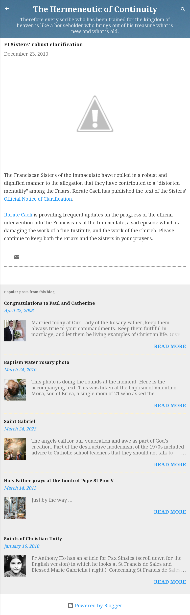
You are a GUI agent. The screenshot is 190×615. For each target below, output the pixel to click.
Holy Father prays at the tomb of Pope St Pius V (59, 480)
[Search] (183, 10)
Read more (170, 346)
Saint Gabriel (19, 421)
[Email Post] (17, 258)
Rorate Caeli (18, 215)
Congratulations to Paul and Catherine (49, 303)
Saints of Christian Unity (33, 538)
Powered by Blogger (97, 606)
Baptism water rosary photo (36, 362)
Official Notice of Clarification (38, 199)
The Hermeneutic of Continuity (95, 9)
